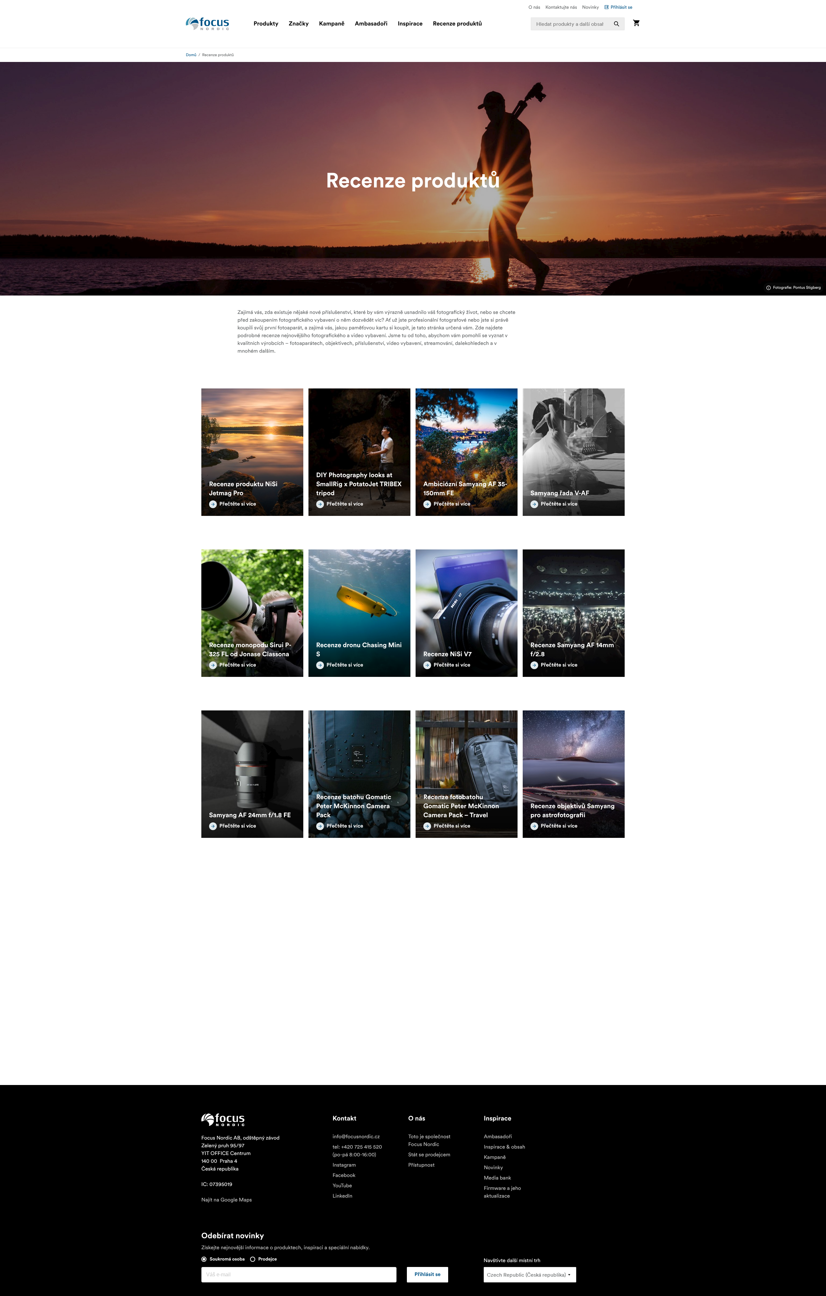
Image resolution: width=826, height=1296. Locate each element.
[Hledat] (617, 23)
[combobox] (578, 23)
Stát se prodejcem (429, 1154)
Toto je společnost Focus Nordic (429, 1140)
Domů (191, 55)
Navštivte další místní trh (512, 1260)
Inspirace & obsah (504, 1147)
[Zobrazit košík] (636, 23)
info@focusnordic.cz (356, 1136)
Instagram (344, 1165)
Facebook (344, 1175)
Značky (299, 24)
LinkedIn (342, 1196)
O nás (534, 7)
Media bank (497, 1178)
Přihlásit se (621, 7)
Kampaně (332, 24)
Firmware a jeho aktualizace (502, 1192)
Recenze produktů (457, 24)
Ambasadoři (371, 24)
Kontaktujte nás (561, 7)
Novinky (590, 7)
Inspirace (410, 24)
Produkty (266, 24)
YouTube (342, 1185)
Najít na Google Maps (226, 1200)
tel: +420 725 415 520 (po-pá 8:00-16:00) (357, 1151)
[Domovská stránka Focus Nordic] (207, 23)
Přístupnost (421, 1165)
